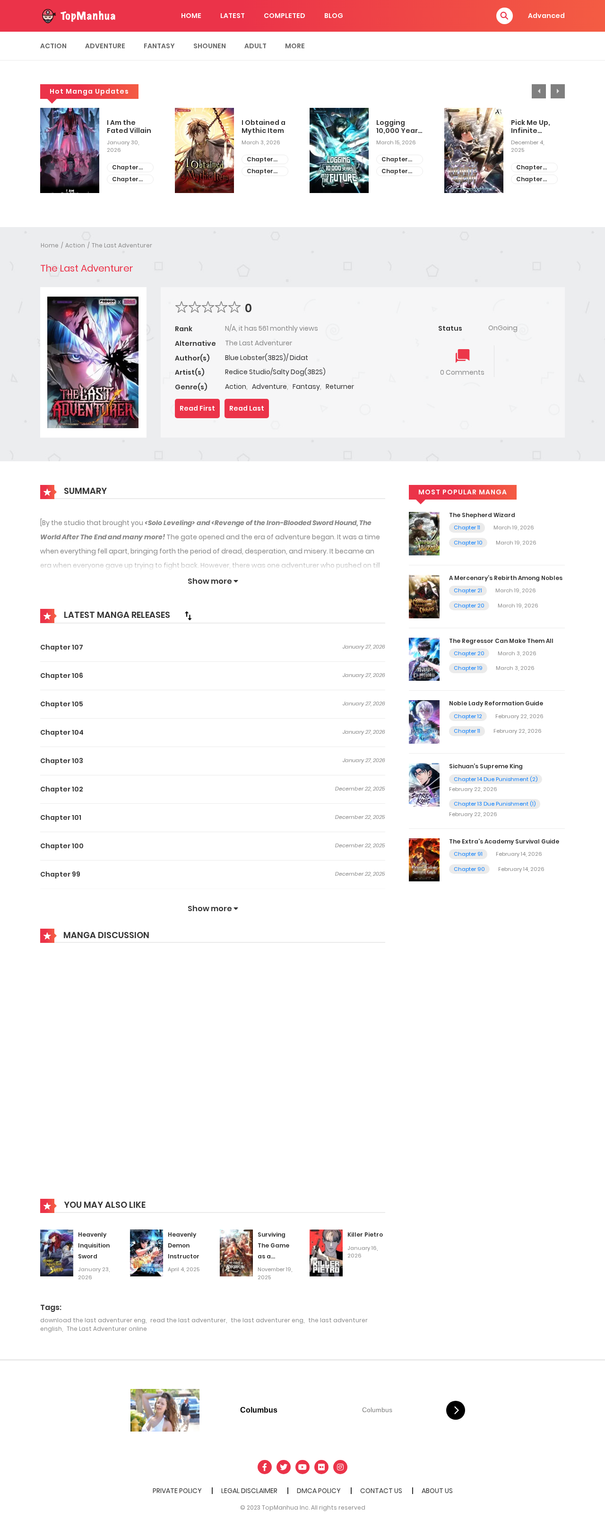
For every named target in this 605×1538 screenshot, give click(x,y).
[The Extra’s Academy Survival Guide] (424, 859)
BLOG (333, 15)
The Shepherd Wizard (482, 515)
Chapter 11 (467, 527)
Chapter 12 (468, 716)
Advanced (546, 15)
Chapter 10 (468, 542)
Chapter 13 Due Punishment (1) (495, 804)
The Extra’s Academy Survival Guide (504, 841)
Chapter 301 (394, 171)
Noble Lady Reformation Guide (496, 703)
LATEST (232, 15)
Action (53, 46)
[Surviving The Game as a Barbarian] (236, 1252)
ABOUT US (437, 1490)
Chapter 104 (62, 732)
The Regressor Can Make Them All (501, 641)
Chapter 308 (125, 167)
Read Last (246, 408)
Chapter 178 (529, 167)
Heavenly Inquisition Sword (94, 1245)
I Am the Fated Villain (129, 127)
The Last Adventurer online (107, 1329)
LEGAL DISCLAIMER (249, 1490)
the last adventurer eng (267, 1320)
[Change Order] (188, 615)
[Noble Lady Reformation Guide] (424, 721)
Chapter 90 (469, 869)
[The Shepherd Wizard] (424, 533)
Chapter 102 (61, 789)
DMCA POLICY (319, 1490)
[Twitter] (284, 1467)
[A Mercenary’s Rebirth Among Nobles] (424, 595)
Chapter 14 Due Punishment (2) (495, 779)
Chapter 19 (468, 668)
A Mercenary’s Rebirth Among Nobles (505, 578)
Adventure (105, 46)
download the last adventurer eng (93, 1320)
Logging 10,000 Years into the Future (399, 127)
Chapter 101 (60, 817)
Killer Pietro (365, 1234)
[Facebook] (265, 1467)
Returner (340, 386)
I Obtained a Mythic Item (263, 127)
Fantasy (159, 46)
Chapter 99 (60, 874)
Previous (539, 91)
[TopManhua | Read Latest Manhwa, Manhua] (78, 15)
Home (50, 245)
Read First (197, 408)
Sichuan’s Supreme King (486, 766)
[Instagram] (340, 1467)
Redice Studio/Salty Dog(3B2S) (275, 372)
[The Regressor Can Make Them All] (424, 658)
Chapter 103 (61, 760)
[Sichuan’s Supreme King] (424, 784)
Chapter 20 (469, 605)
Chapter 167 (260, 171)
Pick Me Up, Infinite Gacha (530, 127)
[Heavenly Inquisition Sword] (56, 1252)
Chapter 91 (468, 854)
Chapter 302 (394, 159)
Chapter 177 (529, 179)
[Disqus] (212, 1077)
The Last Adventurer (122, 245)
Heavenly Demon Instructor (183, 1245)
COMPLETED (284, 15)
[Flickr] (321, 1467)
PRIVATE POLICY (177, 1490)
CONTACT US (381, 1490)
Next (558, 91)
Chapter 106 (61, 675)
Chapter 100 (62, 846)
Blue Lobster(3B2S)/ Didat (266, 357)
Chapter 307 (125, 179)
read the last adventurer (188, 1320)
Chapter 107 (61, 647)
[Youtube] (302, 1467)
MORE (295, 46)
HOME (191, 15)
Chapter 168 (260, 159)
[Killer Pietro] (326, 1252)
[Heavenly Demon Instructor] (146, 1252)
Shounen (209, 46)
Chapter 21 (468, 590)
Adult (255, 46)
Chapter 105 (61, 704)
